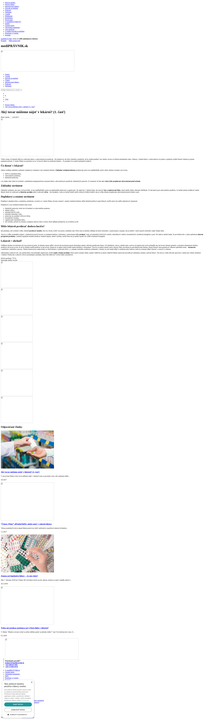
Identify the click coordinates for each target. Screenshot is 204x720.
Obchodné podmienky (12, 27)
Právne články (10, 4)
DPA (6, 676)
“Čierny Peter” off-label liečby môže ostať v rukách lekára (26, 524)
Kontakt (8, 35)
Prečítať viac (25, 700)
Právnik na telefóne (11, 8)
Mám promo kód (14, 41)
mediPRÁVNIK (6, 39)
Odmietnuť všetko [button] (18, 710)
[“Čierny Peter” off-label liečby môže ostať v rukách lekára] (27, 520)
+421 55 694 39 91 (11, 667)
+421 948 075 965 (11, 665)
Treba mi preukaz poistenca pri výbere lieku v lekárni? (25, 628)
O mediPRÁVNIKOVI (13, 22)
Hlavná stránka (10, 3)
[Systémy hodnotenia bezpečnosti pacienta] (17, 314)
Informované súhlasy (12, 6)
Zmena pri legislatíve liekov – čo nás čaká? (19, 576)
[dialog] (18, 699)
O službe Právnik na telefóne (14, 31)
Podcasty (8, 10)
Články (7, 80)
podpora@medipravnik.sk (14, 663)
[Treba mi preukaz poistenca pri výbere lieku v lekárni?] (27, 624)
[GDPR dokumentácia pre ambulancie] (17, 341)
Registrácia (9, 18)
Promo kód (9, 20)
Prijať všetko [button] (18, 704)
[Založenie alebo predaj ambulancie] (17, 395)
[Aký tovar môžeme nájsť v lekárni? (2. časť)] (27, 468)
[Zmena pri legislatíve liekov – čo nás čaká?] (27, 572)
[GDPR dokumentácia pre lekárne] (17, 368)
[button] (18, 714)
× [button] (31, 682)
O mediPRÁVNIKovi (12, 670)
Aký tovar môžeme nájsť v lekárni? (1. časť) (20, 107)
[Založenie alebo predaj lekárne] (17, 422)
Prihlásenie (8, 16)
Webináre (8, 12)
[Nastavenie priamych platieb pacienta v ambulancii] (17, 287)
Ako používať (10, 29)
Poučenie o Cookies (11, 33)
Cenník (7, 14)
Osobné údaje (9, 25)
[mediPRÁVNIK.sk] (37, 71)
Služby (7, 24)
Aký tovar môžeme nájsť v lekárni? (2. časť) (20, 472)
